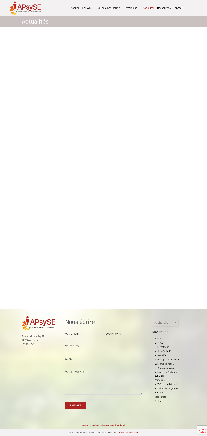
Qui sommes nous (166, 368)
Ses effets (162, 355)
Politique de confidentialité (112, 425)
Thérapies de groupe (167, 388)
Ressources (164, 8)
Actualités (148, 8)
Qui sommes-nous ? (108, 8)
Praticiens (131, 8)
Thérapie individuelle (167, 384)
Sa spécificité (164, 351)
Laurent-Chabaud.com (127, 432)
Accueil (75, 8)
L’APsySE (87, 8)
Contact (177, 8)
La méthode (163, 347)
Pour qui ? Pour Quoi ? (168, 359)
